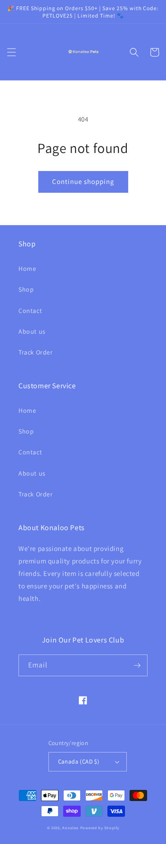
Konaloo (70, 827)
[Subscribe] (137, 665)
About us (32, 331)
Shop (26, 289)
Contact (30, 310)
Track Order (35, 352)
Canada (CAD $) (79, 761)
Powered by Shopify (99, 827)
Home (27, 268)
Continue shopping (83, 181)
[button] (11, 52)
